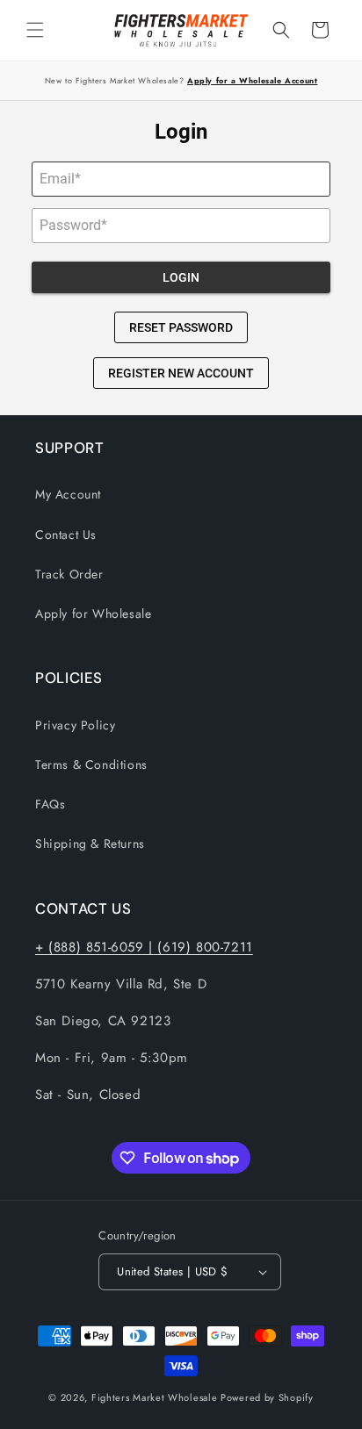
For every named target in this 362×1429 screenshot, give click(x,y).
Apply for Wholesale (93, 613)
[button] (35, 30)
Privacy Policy (75, 725)
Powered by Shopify (267, 1397)
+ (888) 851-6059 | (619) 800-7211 (144, 947)
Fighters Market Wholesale (154, 1397)
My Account (68, 494)
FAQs (50, 804)
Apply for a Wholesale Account (252, 80)
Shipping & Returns (90, 843)
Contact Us (66, 534)
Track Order (69, 574)
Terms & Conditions (91, 764)
